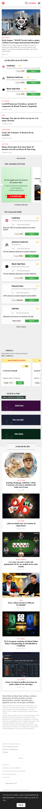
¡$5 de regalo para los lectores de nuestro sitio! (16, 188)
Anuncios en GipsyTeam (10, 759)
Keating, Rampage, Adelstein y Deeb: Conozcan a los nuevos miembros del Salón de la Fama (21, 492)
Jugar (20, 390)
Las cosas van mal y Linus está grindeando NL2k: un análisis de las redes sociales (21, 571)
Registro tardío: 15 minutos (11, 385)
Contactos (5, 774)
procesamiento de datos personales (17, 797)
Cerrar (21, 805)
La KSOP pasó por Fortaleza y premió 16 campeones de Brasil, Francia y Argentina (20, 108)
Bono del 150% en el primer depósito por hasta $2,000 (23, 70)
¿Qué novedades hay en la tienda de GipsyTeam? (21, 531)
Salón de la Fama (13, 401)
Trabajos (5, 761)
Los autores (6, 786)
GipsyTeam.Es (15, 753)
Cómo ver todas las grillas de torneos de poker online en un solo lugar (21, 691)
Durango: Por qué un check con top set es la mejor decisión (20, 124)
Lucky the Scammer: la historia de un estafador (20, 138)
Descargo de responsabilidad (11, 777)
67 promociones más (21, 212)
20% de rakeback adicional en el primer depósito (21, 82)
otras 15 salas (21, 334)
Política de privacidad (8, 783)
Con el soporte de (9, 404)
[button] (40, 191)
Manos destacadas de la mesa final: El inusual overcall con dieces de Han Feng (20, 154)
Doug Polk (19, 413)
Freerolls (9, 358)
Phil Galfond (18, 427)
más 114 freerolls (7, 363)
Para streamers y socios (10, 756)
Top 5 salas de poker (12, 219)
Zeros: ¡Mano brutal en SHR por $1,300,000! (21, 611)
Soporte (20, 767)
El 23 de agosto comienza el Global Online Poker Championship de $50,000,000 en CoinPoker (21, 650)
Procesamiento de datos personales (13, 780)
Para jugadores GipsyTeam (15, 171)
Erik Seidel (19, 441)
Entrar (33, 3)
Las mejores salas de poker (16, 63)
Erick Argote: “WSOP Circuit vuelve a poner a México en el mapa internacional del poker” (19, 42)
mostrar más (21, 165)
